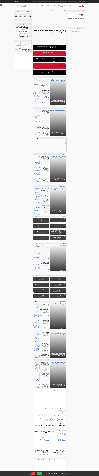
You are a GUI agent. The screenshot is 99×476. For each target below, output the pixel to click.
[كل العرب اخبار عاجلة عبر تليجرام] (26, 1)
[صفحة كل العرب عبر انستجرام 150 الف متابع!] (30, 1)
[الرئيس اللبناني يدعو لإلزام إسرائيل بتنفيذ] (49, 19)
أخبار (35, 76)
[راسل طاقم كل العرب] (24, 1)
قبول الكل (39, 473)
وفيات (30, 40)
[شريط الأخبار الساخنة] (15, 6)
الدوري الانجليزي (63, 138)
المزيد (36, 186)
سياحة (64, 243)
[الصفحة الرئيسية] (80, 1)
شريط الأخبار (81, 5)
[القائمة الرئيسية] (84, 1)
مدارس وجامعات (62, 301)
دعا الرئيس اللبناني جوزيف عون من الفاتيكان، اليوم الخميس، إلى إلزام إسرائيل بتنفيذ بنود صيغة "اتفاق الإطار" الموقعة (51, 34)
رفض (33, 473)
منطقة (74, 1)
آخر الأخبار (63, 76)
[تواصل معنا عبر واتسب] (22, 1)
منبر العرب (63, 275)
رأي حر (64, 216)
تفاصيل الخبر (62, 412)
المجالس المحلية (62, 186)
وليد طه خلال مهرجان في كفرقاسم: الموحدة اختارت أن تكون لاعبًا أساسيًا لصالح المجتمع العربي (22, 27)
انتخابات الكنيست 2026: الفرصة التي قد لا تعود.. (21, 31)
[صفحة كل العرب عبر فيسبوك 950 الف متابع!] (28, 1)
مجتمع (64, 154)
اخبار (63, 410)
